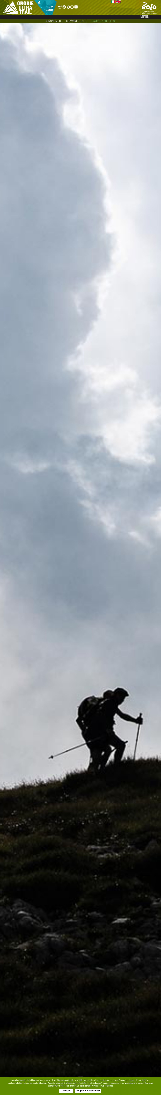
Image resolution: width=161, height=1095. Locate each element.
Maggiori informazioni (88, 1090)
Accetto (66, 1090)
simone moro (54, 20)
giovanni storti (76, 20)
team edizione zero (102, 20)
